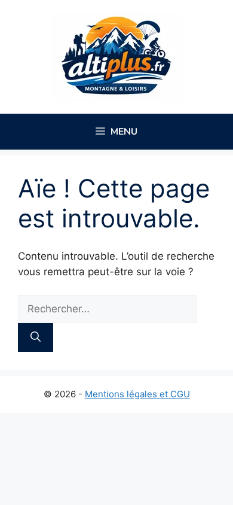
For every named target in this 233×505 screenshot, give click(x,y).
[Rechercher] (35, 337)
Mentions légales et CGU (137, 394)
